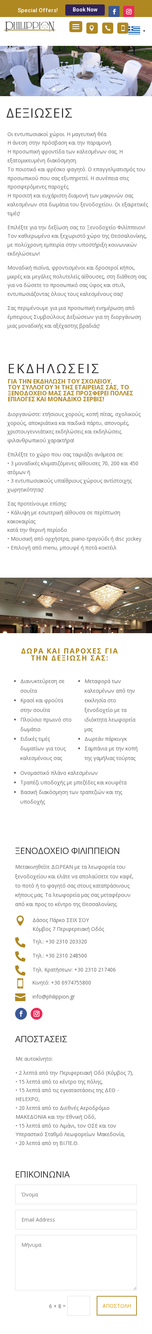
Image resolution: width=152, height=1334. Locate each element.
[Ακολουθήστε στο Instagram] (128, 11)
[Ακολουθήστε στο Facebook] (114, 11)
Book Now (85, 10)
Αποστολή (117, 1305)
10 (98, 89)
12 (110, 89)
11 (104, 89)
